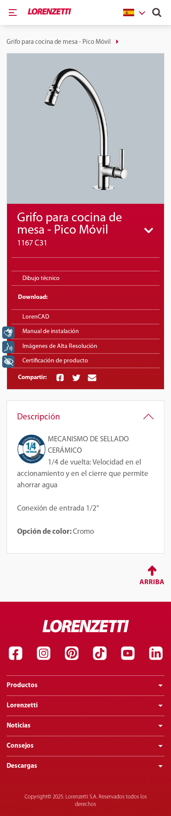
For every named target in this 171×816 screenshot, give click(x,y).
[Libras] (8, 332)
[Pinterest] (71, 653)
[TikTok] (99, 653)
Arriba (151, 582)
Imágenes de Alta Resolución (59, 346)
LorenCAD (35, 317)
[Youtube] (127, 653)
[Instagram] (43, 653)
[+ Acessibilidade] (8, 361)
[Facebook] (15, 653)
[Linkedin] (155, 653)
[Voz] (8, 347)
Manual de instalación (50, 331)
